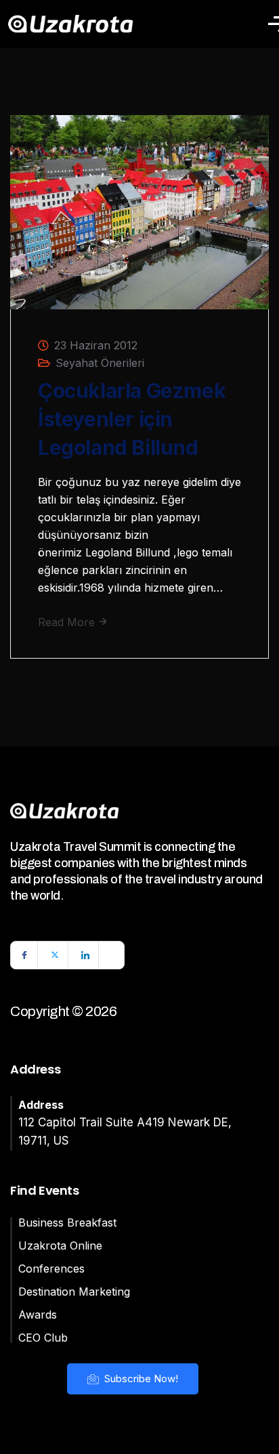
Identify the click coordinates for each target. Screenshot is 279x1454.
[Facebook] (24, 955)
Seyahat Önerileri (100, 363)
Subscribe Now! (140, 1378)
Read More (68, 622)
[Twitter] (54, 955)
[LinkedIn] (85, 955)
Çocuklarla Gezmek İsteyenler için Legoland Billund (132, 419)
